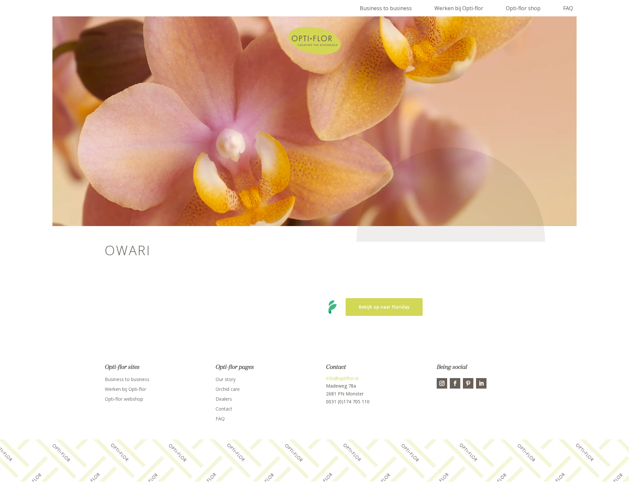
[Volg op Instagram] (442, 383)
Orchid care (228, 389)
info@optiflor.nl (342, 378)
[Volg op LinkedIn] (481, 383)
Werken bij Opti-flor (458, 8)
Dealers (224, 399)
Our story (226, 379)
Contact (224, 409)
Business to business (386, 8)
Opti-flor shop (523, 8)
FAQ (568, 8)
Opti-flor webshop (124, 399)
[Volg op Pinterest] (468, 383)
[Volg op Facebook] (455, 383)
